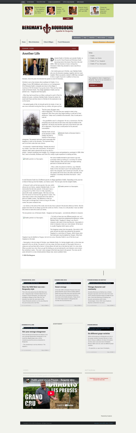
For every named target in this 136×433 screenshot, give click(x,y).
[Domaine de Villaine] (34, 332)
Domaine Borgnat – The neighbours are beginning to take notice (40, 10)
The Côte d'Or (40, 2)
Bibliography (77, 37)
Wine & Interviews (33, 42)
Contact (110, 37)
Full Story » (45, 305)
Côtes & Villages (47, 42)
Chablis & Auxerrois (53, 2)
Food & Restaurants (64, 42)
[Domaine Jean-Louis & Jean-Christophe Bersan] (99, 334)
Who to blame (101, 37)
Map (85, 37)
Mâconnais (80, 2)
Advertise (91, 37)
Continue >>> (93, 85)
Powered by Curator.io (106, 416)
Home (23, 2)
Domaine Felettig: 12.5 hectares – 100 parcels (61, 10)
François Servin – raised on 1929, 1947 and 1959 (83, 9)
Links (107, 423)
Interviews (30, 2)
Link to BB (102, 423)
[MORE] (68, 18)
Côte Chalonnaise (68, 2)
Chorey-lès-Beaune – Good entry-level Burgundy (104, 10)
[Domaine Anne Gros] (61, 287)
